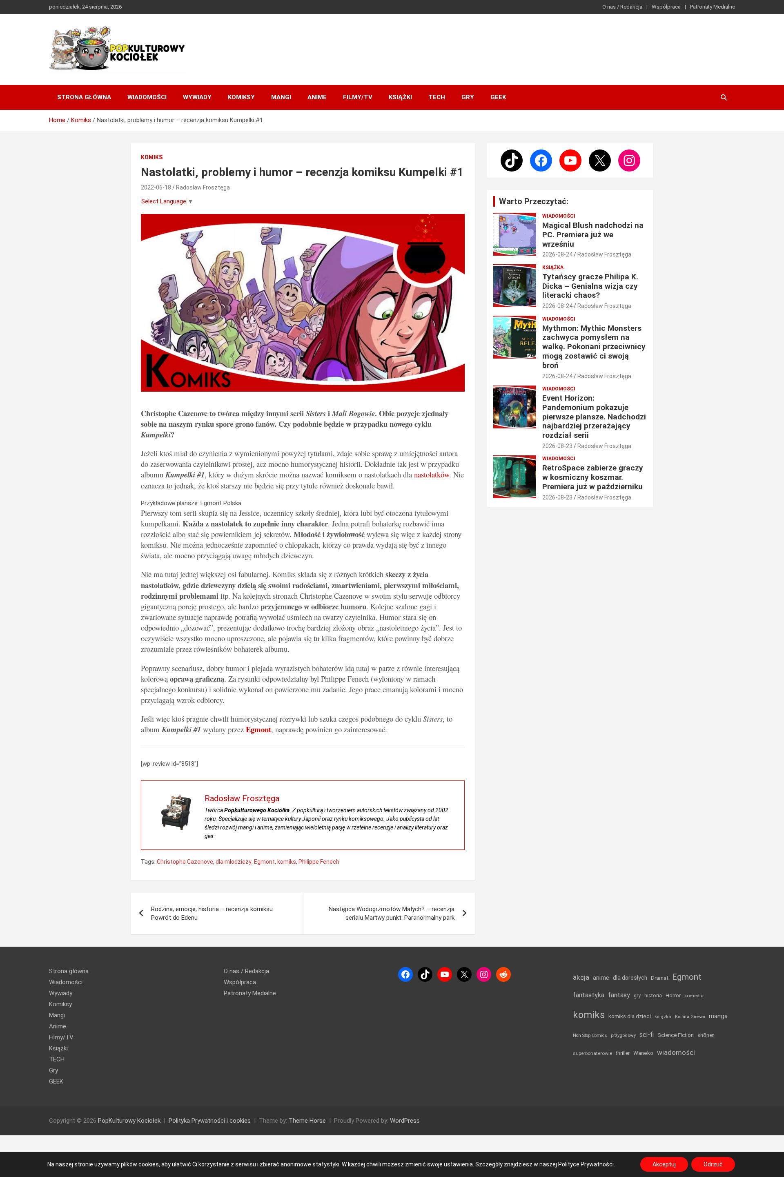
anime (601, 977)
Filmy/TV (357, 97)
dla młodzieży (234, 861)
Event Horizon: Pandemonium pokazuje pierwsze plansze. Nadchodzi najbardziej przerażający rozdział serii (594, 416)
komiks (286, 861)
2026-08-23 (557, 446)
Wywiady (197, 97)
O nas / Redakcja (622, 7)
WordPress (405, 1120)
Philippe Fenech (318, 861)
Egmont (264, 861)
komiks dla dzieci (629, 1016)
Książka (553, 267)
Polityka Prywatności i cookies (210, 1120)
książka (663, 1016)
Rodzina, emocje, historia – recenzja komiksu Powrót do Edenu (212, 913)
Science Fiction (675, 1035)
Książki (400, 97)
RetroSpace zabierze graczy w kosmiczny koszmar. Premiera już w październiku (592, 477)
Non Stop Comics (590, 1035)
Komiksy (241, 97)
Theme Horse (307, 1120)
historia (653, 995)
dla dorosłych (630, 977)
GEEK (498, 97)
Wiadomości (147, 97)
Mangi (281, 97)
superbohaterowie (592, 1053)
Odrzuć (713, 1164)
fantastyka (588, 995)
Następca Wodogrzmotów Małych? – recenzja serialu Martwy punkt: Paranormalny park (391, 913)
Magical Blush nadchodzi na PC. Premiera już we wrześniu (593, 235)
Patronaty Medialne (712, 7)
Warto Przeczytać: (533, 201)
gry (637, 996)
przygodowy (623, 1035)
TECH (436, 97)
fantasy (619, 995)
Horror (673, 995)
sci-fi (646, 1035)
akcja (581, 977)
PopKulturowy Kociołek (129, 1120)
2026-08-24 (557, 254)
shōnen (706, 1035)
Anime (317, 97)
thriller (623, 1053)
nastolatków (431, 474)
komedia (694, 996)
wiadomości (676, 1052)
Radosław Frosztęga (203, 187)
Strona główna (84, 97)
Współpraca (666, 7)
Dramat (659, 978)
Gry (467, 97)
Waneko (643, 1053)
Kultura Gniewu (690, 1016)
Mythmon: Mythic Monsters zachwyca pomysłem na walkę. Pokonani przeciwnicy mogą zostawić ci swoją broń (594, 346)
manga (718, 1016)
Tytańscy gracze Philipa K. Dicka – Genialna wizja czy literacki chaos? (590, 286)
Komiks (152, 157)
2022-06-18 (156, 187)
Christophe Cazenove (185, 861)
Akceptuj (664, 1164)
